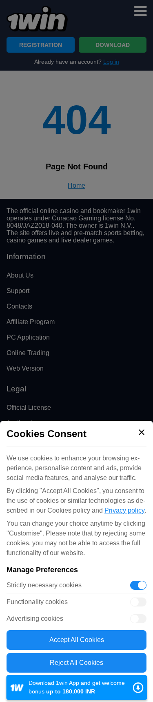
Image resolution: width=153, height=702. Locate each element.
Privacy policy (124, 510)
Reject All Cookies (76, 662)
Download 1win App (76, 687)
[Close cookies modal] (141, 432)
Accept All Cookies (76, 639)
